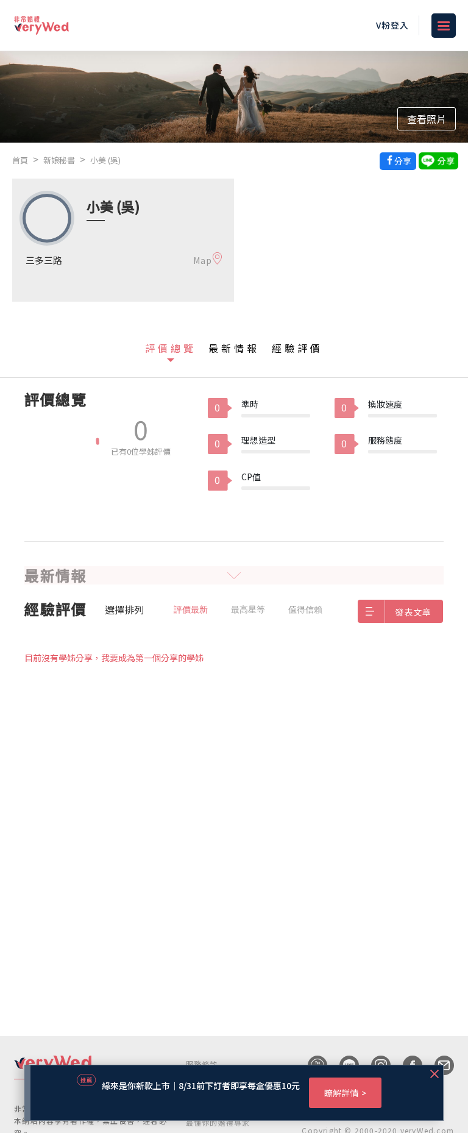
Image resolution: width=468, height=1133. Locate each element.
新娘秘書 (59, 160)
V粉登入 (392, 25)
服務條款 (202, 1064)
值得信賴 (305, 609)
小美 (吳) (105, 160)
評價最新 (191, 609)
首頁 (20, 160)
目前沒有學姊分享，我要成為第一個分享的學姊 (114, 658)
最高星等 (248, 609)
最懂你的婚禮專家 (218, 1122)
